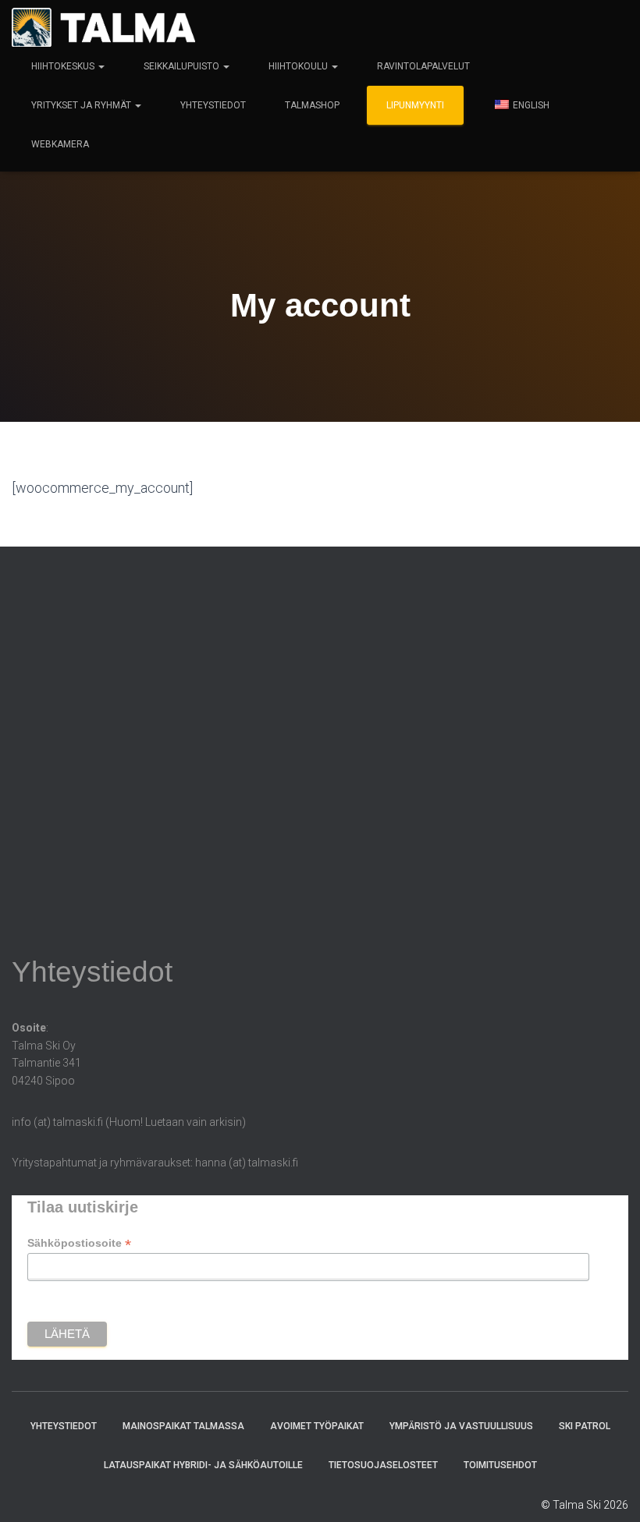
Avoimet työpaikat (317, 1426)
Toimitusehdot (500, 1465)
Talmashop (312, 105)
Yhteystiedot (213, 105)
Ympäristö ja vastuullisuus (461, 1426)
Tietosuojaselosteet (383, 1465)
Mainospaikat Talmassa (183, 1426)
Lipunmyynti (415, 105)
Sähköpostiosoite (79, 1243)
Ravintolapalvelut (423, 66)
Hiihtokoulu (299, 66)
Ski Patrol (584, 1426)
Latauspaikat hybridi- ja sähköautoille (203, 1465)
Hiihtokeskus (64, 66)
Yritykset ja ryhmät (82, 105)
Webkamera (60, 144)
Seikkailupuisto (183, 66)
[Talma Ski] (103, 27)
